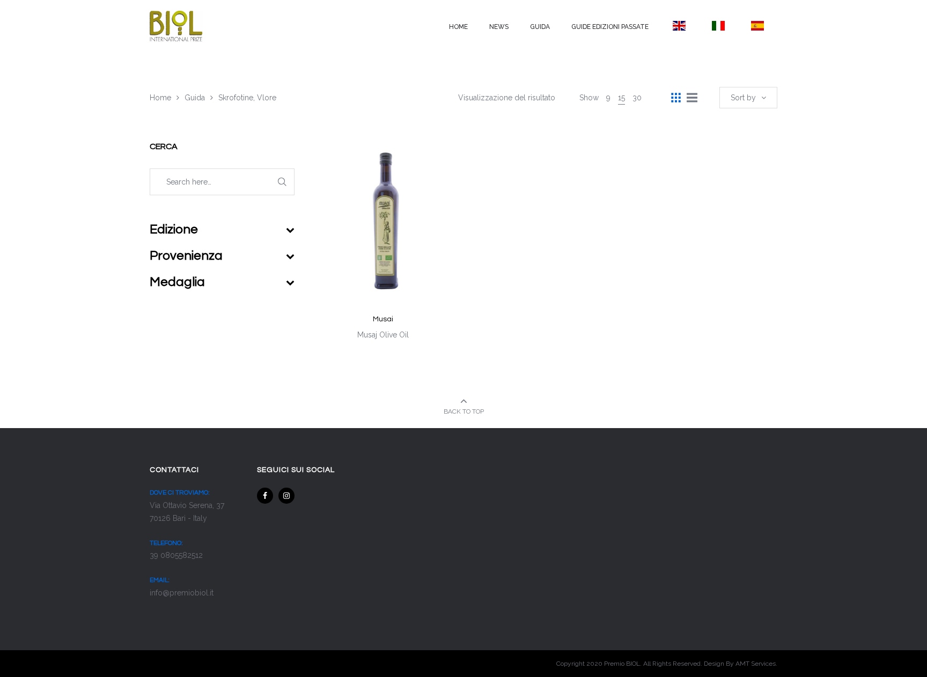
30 (637, 97)
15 (621, 97)
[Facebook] (265, 496)
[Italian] (718, 26)
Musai (383, 319)
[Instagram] (286, 496)
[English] (678, 26)
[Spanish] (757, 26)
